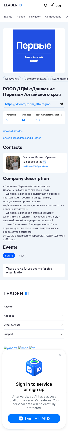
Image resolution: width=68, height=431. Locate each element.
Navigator (35, 16)
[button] (34, 306)
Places (21, 16)
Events (8, 16)
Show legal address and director (22, 137)
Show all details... (13, 131)
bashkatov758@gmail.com (36, 166)
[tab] (34, 306)
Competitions (53, 16)
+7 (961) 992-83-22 (32, 162)
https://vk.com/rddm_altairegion (27, 104)
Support (8, 333)
